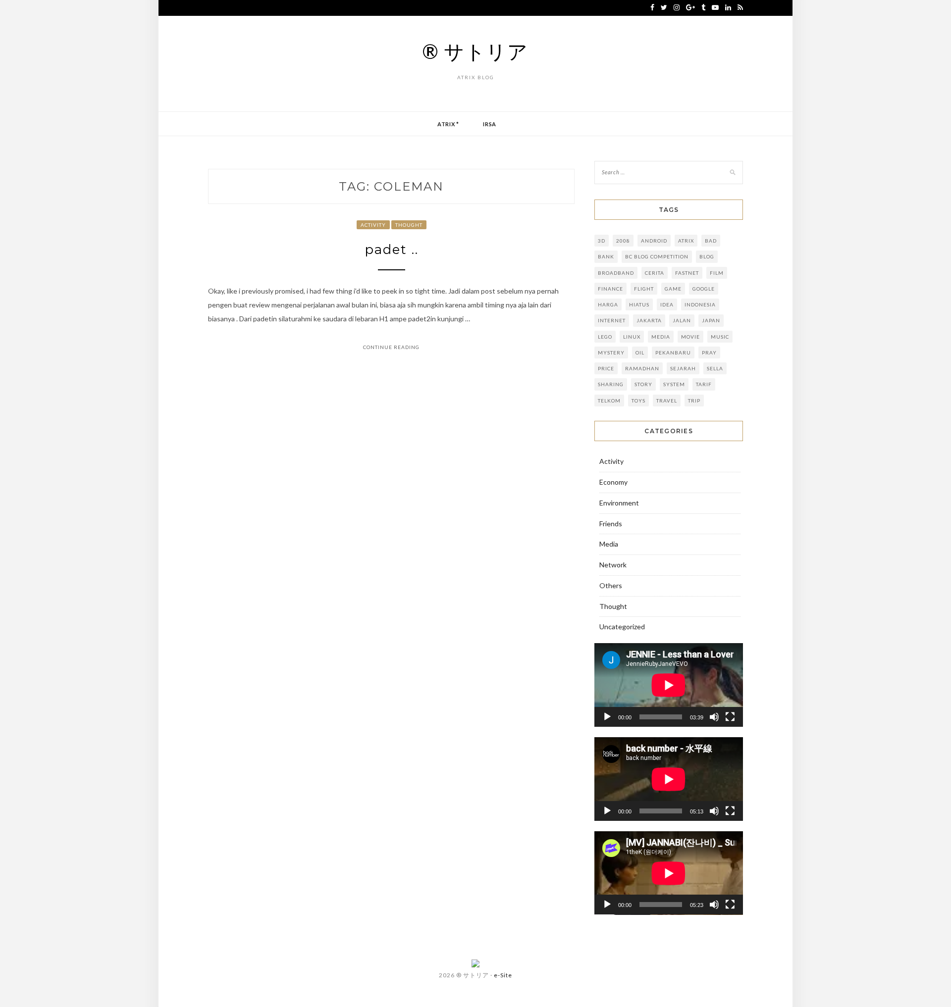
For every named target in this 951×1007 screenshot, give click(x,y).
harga (608, 304)
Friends (610, 523)
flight (644, 289)
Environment (619, 503)
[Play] (607, 717)
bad (711, 241)
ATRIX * (448, 124)
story (643, 384)
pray (709, 352)
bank (606, 256)
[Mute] (714, 717)
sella (715, 368)
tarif (704, 384)
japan (711, 320)
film (717, 273)
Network (613, 564)
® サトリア (475, 51)
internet (612, 320)
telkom (609, 400)
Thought (409, 225)
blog (706, 256)
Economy (613, 482)
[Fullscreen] (730, 717)
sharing (611, 384)
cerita (654, 273)
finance (610, 289)
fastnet (687, 273)
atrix (686, 241)
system (674, 384)
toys (638, 400)
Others (610, 585)
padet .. (392, 249)
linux (631, 337)
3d (601, 241)
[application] (668, 685)
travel (666, 400)
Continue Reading (391, 347)
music (720, 337)
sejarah (683, 368)
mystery (611, 352)
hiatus (639, 304)
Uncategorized (622, 626)
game (673, 289)
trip (694, 400)
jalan (682, 320)
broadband (616, 273)
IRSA (489, 124)
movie (690, 337)
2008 (623, 241)
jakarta (649, 320)
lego (605, 337)
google (703, 289)
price (606, 368)
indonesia (700, 304)
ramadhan (642, 368)
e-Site (503, 975)
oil (639, 352)
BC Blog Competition (656, 256)
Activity (373, 225)
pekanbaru (673, 352)
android (654, 241)
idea (667, 304)
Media (660, 337)
